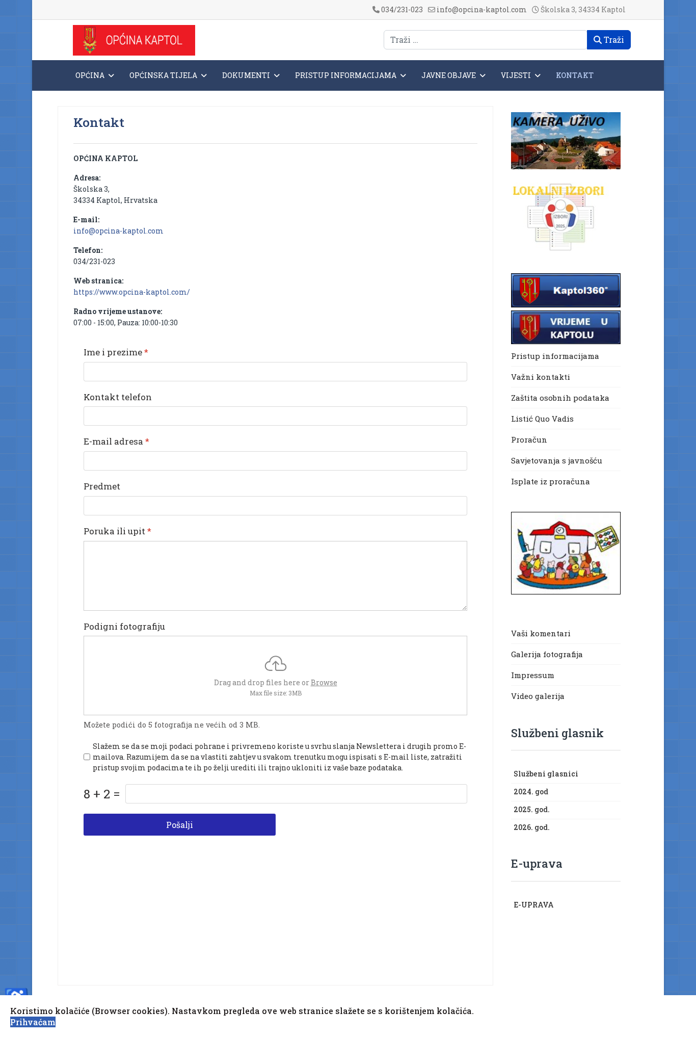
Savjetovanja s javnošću (556, 460)
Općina (89, 75)
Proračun (529, 439)
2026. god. (532, 827)
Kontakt (575, 75)
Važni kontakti (540, 377)
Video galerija (538, 696)
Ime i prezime (116, 352)
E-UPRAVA (534, 905)
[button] (615, 774)
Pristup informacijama (345, 75)
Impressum (532, 675)
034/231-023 (402, 9)
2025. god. (532, 809)
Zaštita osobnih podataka (560, 398)
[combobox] (485, 39)
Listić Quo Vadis (542, 418)
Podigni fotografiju (124, 626)
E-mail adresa (116, 441)
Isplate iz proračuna (551, 481)
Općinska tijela (163, 75)
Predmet (102, 486)
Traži (613, 39)
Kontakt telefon (118, 397)
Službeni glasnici (546, 773)
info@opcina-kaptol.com (482, 9)
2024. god (531, 791)
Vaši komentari (541, 633)
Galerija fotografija (547, 654)
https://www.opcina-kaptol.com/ (131, 292)
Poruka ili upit (117, 531)
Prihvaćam (33, 1022)
